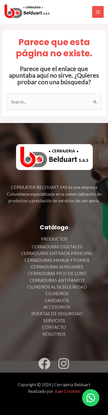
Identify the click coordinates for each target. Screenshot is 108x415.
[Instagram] (64, 364)
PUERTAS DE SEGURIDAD (57, 313)
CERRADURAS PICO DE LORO (57, 273)
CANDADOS (57, 300)
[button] (90, 397)
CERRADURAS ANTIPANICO (57, 280)
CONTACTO (54, 327)
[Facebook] (44, 364)
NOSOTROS (54, 334)
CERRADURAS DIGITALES (57, 246)
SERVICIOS (54, 320)
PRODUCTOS (54, 239)
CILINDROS (57, 293)
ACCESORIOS (56, 307)
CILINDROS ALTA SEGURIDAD (57, 287)
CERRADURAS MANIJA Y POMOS (57, 260)
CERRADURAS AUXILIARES (57, 266)
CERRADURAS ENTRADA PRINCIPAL (57, 253)
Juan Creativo (67, 391)
